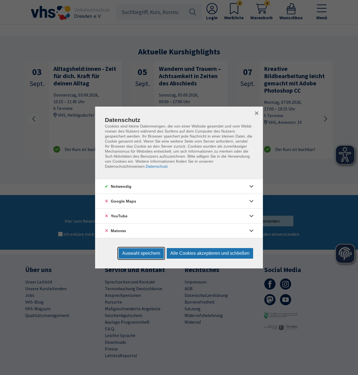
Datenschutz (157, 166)
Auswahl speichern (141, 253)
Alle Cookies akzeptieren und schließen (209, 253)
